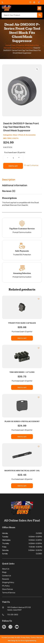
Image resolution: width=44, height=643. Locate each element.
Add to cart (13, 166)
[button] (39, 8)
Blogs (4, 572)
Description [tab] (8, 179)
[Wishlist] (30, 2)
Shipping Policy (8, 582)
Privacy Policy (25, 637)
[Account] (34, 2)
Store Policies (7, 589)
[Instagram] (10, 627)
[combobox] (19, 15)
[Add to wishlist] (38, 298)
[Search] (39, 15)
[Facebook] (4, 627)
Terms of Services (37, 637)
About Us (5, 569)
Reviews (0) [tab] (8, 191)
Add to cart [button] (22, 338)
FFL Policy (6, 586)
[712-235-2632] (3, 2)
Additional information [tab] (14, 185)
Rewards (5, 579)
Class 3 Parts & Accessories (21, 48)
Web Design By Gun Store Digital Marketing (22, 641)
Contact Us (6, 576)
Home (7, 45)
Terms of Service (8, 592)
